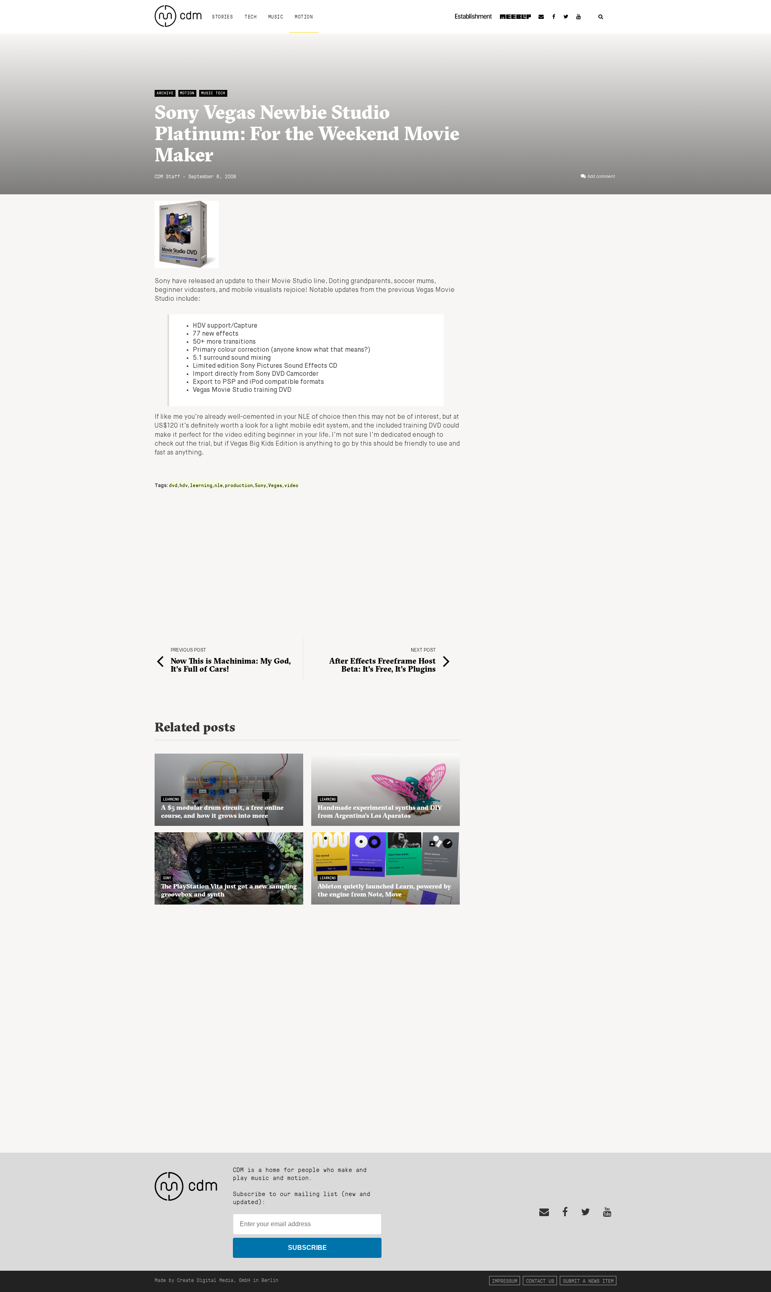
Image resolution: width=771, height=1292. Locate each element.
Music (275, 16)
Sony (260, 485)
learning (201, 485)
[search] (600, 17)
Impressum (504, 1280)
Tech (251, 16)
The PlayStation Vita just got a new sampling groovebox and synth (229, 890)
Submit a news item (588, 1280)
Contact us (540, 1280)
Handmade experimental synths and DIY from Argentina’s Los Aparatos (380, 811)
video (291, 485)
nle (218, 485)
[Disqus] (307, 1024)
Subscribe (307, 1247)
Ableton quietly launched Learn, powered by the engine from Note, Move (384, 890)
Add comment (601, 176)
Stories (222, 16)
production (239, 485)
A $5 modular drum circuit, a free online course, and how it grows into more (222, 811)
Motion (304, 16)
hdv (183, 485)
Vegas (275, 485)
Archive (165, 93)
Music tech (213, 93)
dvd (173, 485)
